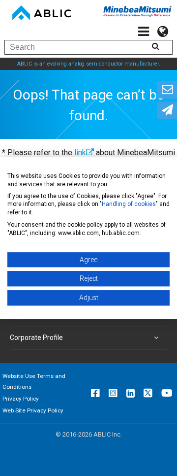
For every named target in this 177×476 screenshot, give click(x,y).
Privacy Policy (20, 398)
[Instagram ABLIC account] (113, 393)
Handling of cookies (129, 204)
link (80, 152)
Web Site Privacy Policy (32, 410)
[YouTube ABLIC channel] (167, 393)
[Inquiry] (167, 90)
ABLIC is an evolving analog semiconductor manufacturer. (88, 64)
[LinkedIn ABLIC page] (130, 393)
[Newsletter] (167, 110)
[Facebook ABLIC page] (95, 393)
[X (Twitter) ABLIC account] (148, 393)
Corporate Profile (36, 337)
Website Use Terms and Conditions (33, 381)
